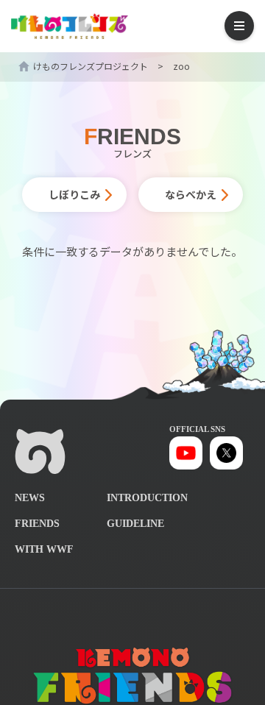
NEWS (30, 497)
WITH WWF (44, 549)
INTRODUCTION (147, 497)
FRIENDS (37, 523)
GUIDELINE (135, 523)
